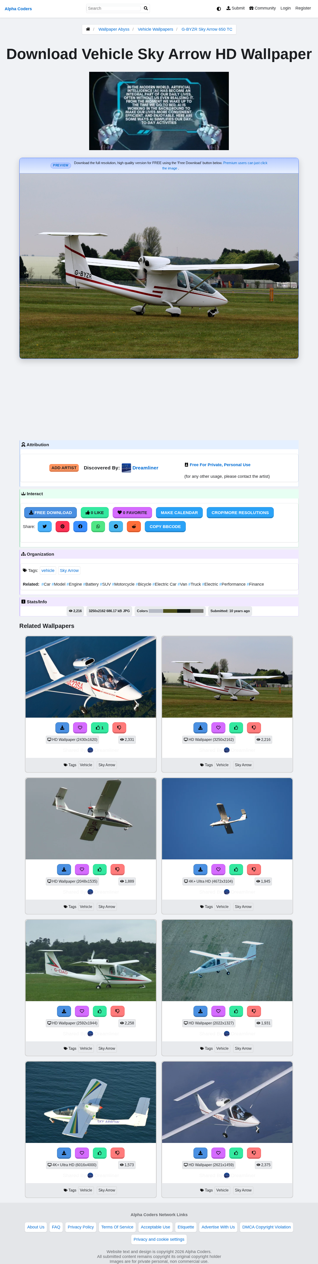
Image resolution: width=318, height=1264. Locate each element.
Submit (237, 8)
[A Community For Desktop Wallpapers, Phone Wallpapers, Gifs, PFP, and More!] (88, 29)
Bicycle (144, 584)
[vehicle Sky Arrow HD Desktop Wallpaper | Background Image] (91, 1141)
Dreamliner (145, 467)
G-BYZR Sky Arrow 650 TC (207, 29)
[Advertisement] (159, 398)
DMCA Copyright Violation (266, 1227)
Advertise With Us (218, 1227)
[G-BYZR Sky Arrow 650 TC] (227, 716)
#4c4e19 (170, 611)
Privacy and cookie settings (159, 1239)
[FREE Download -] (62, 727)
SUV (106, 584)
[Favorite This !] (80, 727)
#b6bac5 (156, 611)
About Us (35, 1227)
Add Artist (64, 467)
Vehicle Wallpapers (156, 29)
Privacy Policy (81, 1227)
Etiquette (186, 1227)
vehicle (47, 570)
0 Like (97, 512)
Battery (91, 584)
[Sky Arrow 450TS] (227, 858)
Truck (195, 584)
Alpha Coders (18, 9)
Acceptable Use (155, 1227)
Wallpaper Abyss (113, 29)
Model (59, 584)
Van (183, 584)
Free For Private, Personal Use (220, 464)
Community (265, 8)
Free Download (52, 512)
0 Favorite (134, 512)
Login (286, 8)
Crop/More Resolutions (240, 512)
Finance (255, 584)
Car (46, 584)
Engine (75, 584)
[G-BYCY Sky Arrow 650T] (91, 858)
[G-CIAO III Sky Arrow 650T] (91, 999)
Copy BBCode (165, 526)
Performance (233, 584)
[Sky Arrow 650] (227, 999)
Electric (210, 584)
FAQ (56, 1227)
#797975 (196, 611)
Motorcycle (124, 584)
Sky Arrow (69, 570)
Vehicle (86, 765)
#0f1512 (183, 611)
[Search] (146, 8)
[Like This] (236, 727)
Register (303, 8)
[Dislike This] (119, 727)
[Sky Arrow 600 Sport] (91, 716)
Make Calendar (179, 512)
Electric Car (165, 584)
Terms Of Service (117, 1227)
